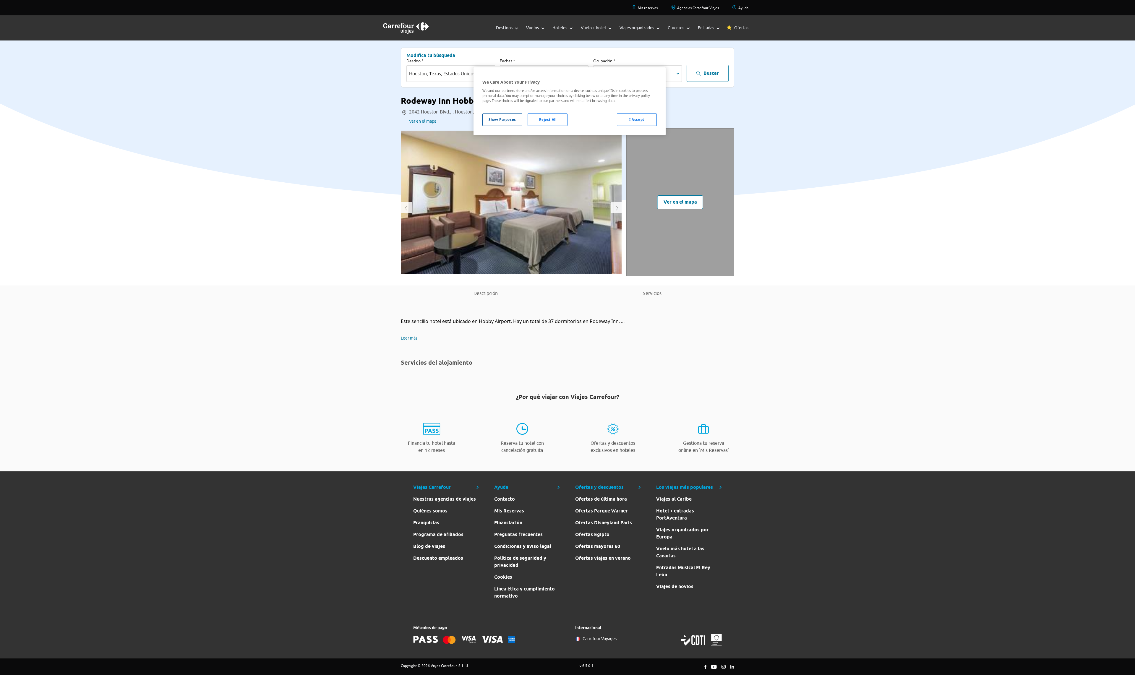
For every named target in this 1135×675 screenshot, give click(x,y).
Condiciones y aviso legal (522, 546)
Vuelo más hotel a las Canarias (680, 552)
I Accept (636, 119)
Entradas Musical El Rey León (683, 571)
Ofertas (741, 27)
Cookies (503, 577)
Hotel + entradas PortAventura (675, 514)
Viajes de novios (674, 586)
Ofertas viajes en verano (603, 558)
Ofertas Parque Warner (601, 511)
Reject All (548, 119)
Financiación (508, 522)
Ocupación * (604, 61)
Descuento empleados (438, 558)
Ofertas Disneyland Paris (603, 522)
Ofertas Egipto (592, 534)
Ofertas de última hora (601, 499)
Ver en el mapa (422, 121)
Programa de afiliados (438, 534)
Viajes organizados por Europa (682, 533)
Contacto (504, 499)
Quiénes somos (430, 511)
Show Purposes (502, 119)
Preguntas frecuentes (518, 534)
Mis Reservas (509, 511)
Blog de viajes (429, 546)
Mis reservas (648, 8)
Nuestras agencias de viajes (444, 499)
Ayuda (743, 8)
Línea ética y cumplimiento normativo (524, 592)
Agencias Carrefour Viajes (698, 8)
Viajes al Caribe (674, 499)
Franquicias (426, 522)
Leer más (409, 338)
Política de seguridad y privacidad (520, 561)
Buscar (711, 73)
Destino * (415, 61)
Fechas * (507, 61)
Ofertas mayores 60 (597, 546)
